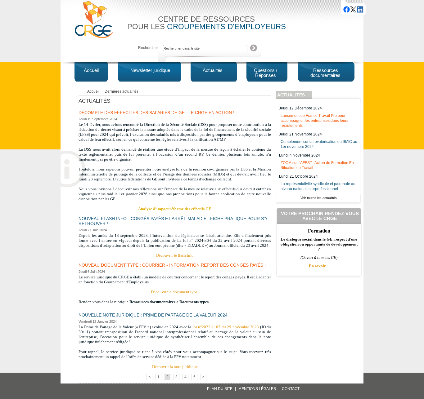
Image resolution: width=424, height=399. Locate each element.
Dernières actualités (121, 91)
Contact (291, 389)
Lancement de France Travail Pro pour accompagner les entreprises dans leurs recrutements (314, 120)
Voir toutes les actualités (318, 198)
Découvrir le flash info (175, 255)
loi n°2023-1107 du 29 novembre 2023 (225, 327)
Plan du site (219, 389)
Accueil (93, 91)
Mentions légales (257, 389)
